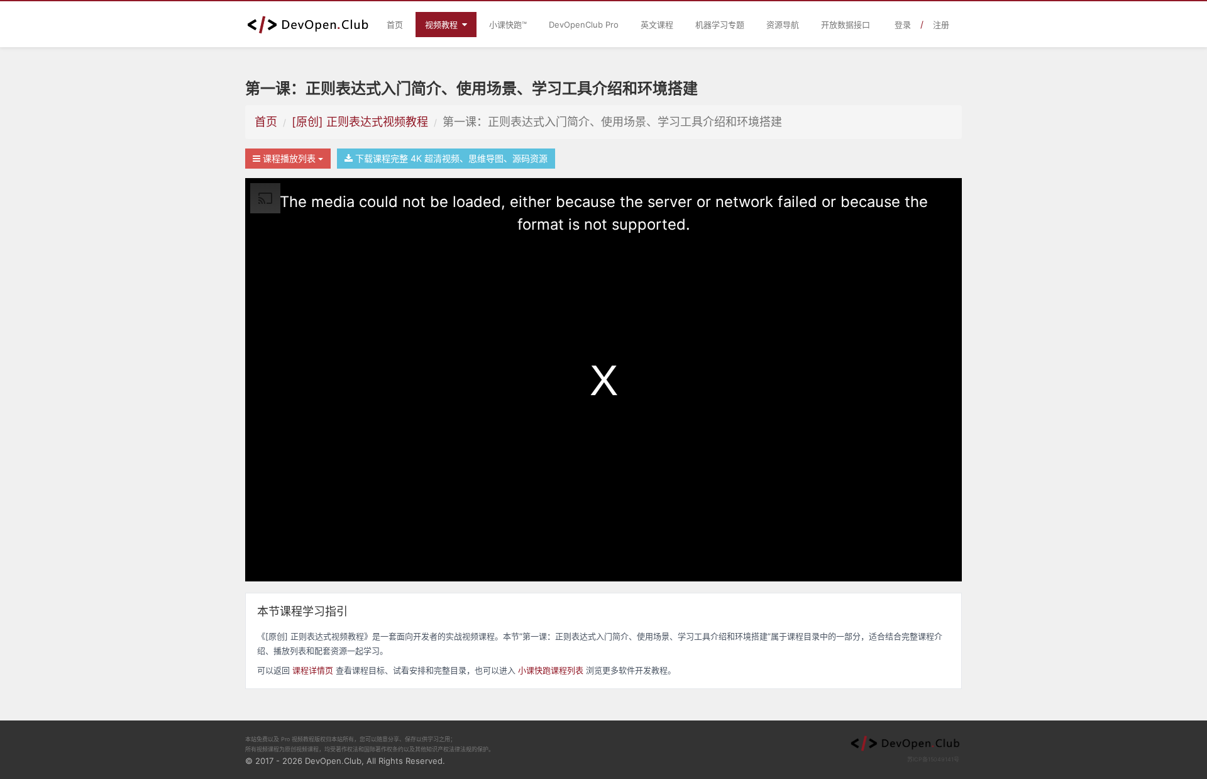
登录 (903, 25)
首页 (395, 25)
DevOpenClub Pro (584, 25)
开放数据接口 (845, 25)
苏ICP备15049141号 (933, 759)
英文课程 (657, 25)
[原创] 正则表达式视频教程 (360, 121)
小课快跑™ (508, 25)
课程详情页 (312, 670)
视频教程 (442, 25)
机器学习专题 (719, 25)
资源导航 (782, 25)
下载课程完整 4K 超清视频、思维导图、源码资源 (450, 158)
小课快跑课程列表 (550, 670)
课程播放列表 (289, 158)
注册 (941, 25)
